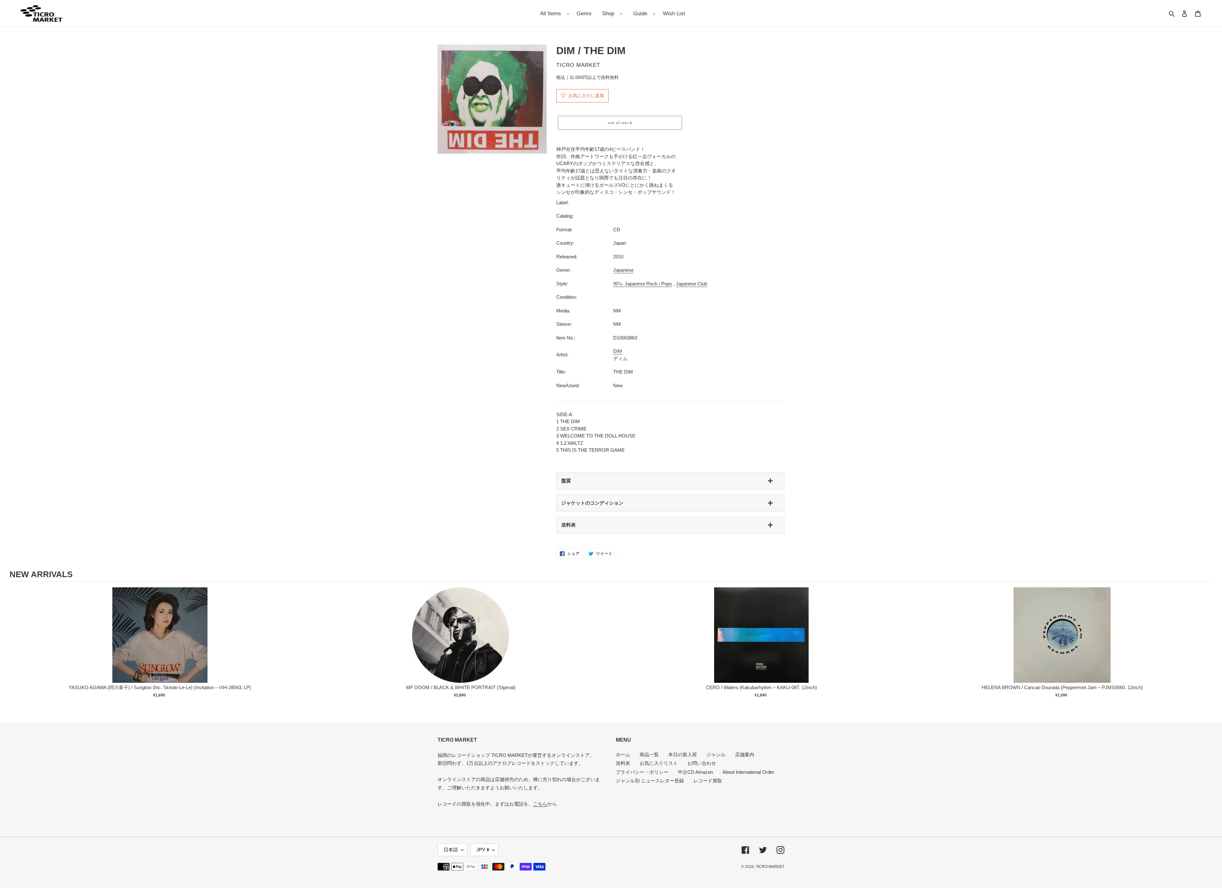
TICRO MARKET (770, 866)
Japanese (623, 270)
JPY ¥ (482, 849)
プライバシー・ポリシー (642, 772)
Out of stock (160, 641)
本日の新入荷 (682, 754)
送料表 (568, 525)
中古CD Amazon (695, 772)
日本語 (451, 849)
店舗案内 (744, 754)
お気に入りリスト (659, 763)
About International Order (748, 772)
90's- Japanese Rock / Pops (642, 283)
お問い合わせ (701, 763)
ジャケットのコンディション (592, 503)
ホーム (623, 754)
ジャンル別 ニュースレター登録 (650, 780)
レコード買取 (707, 780)
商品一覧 (649, 754)
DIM (617, 351)
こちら (540, 804)
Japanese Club (691, 283)
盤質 (566, 480)
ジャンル (716, 754)
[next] (1206, 646)
